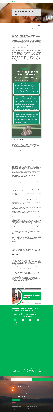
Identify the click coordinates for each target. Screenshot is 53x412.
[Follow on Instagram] (39, 25)
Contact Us (40, 1)
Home (22, 1)
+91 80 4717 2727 (21, 396)
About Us (25, 1)
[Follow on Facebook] (38, 25)
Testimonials (38, 1)
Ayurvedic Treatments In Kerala (15, 405)
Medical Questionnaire (32, 1)
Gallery (35, 1)
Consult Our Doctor (42, 379)
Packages (27, 1)
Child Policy (28, 409)
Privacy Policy (28, 408)
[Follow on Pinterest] (15, 402)
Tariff (29, 1)
